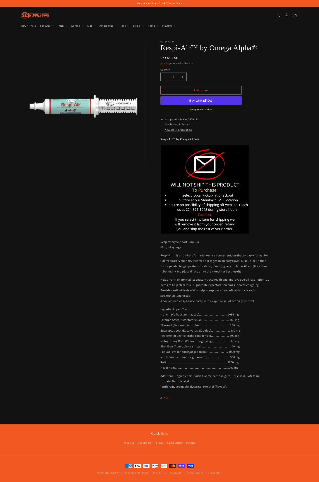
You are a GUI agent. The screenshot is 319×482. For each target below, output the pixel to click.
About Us (129, 442)
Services (191, 442)
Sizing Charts (175, 442)
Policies (159, 442)
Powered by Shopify (140, 472)
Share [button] (167, 398)
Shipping (165, 63)
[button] (47, 26)
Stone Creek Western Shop (117, 472)
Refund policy (159, 472)
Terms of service (195, 472)
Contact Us (144, 442)
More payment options (201, 109)
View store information (178, 129)
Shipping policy (214, 472)
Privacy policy (177, 472)
